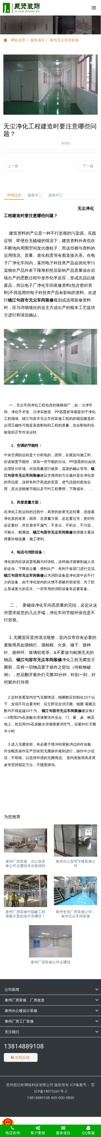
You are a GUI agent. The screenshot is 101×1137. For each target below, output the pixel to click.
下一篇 (88, 165)
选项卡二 (34, 194)
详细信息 (14, 194)
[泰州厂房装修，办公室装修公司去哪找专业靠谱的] (25, 840)
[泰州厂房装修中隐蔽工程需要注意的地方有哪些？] (25, 891)
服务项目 (37, 39)
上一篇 (13, 165)
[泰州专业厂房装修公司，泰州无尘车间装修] (75, 891)
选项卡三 (55, 194)
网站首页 (17, 39)
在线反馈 (22, 1057)
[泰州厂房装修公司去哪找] (50, 941)
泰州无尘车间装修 (64, 39)
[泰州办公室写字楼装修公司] (75, 840)
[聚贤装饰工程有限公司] (22, 8)
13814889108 (24, 1046)
